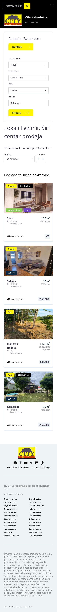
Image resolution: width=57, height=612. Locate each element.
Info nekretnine (35, 502)
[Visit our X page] (31, 463)
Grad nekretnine (10, 499)
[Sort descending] (43, 158)
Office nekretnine (10, 509)
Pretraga (16, 112)
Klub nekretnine (10, 512)
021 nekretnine (10, 502)
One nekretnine (35, 529)
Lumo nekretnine (35, 536)
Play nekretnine (10, 522)
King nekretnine (10, 526)
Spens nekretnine (11, 516)
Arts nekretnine (10, 529)
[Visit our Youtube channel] (26, 463)
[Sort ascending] (38, 158)
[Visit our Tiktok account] (42, 463)
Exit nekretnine (35, 519)
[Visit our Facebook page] (15, 463)
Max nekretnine (35, 522)
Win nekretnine (35, 516)
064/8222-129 (31, 22)
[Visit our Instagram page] (20, 463)
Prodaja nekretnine (11, 536)
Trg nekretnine (34, 526)
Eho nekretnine (35, 512)
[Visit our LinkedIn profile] (36, 463)
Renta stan (8, 532)
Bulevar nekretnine (36, 506)
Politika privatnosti (18, 467)
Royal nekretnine (10, 506)
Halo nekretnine (35, 509)
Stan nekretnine (10, 519)
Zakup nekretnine (35, 532)
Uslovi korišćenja (40, 467)
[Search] (27, 6)
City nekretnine (35, 499)
